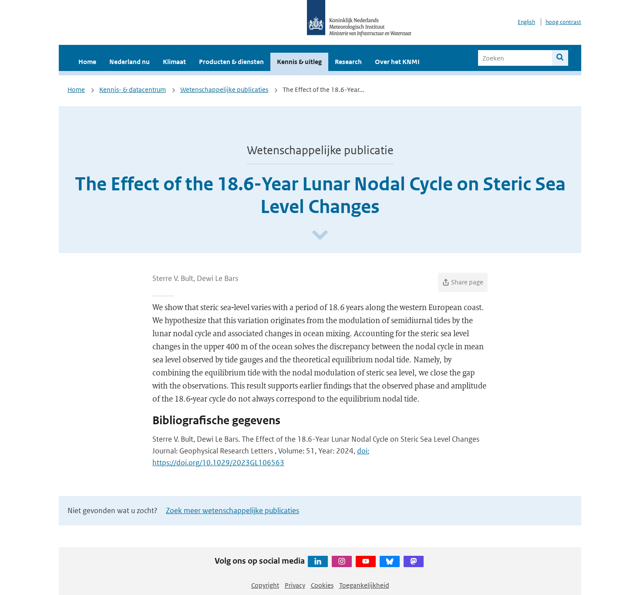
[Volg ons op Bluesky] (389, 561)
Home (87, 61)
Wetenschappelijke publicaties (224, 89)
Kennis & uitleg (299, 61)
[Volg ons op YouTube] (365, 561)
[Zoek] (560, 58)
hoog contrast (563, 22)
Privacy (295, 585)
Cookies (322, 585)
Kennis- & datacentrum (132, 89)
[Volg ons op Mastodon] (413, 561)
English (526, 22)
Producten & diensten (231, 61)
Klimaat (174, 61)
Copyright (265, 585)
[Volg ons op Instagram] (342, 561)
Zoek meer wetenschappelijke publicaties (232, 510)
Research (348, 61)
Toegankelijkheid (364, 585)
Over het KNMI (397, 61)
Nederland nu (129, 61)
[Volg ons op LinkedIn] (318, 561)
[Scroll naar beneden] (320, 235)
